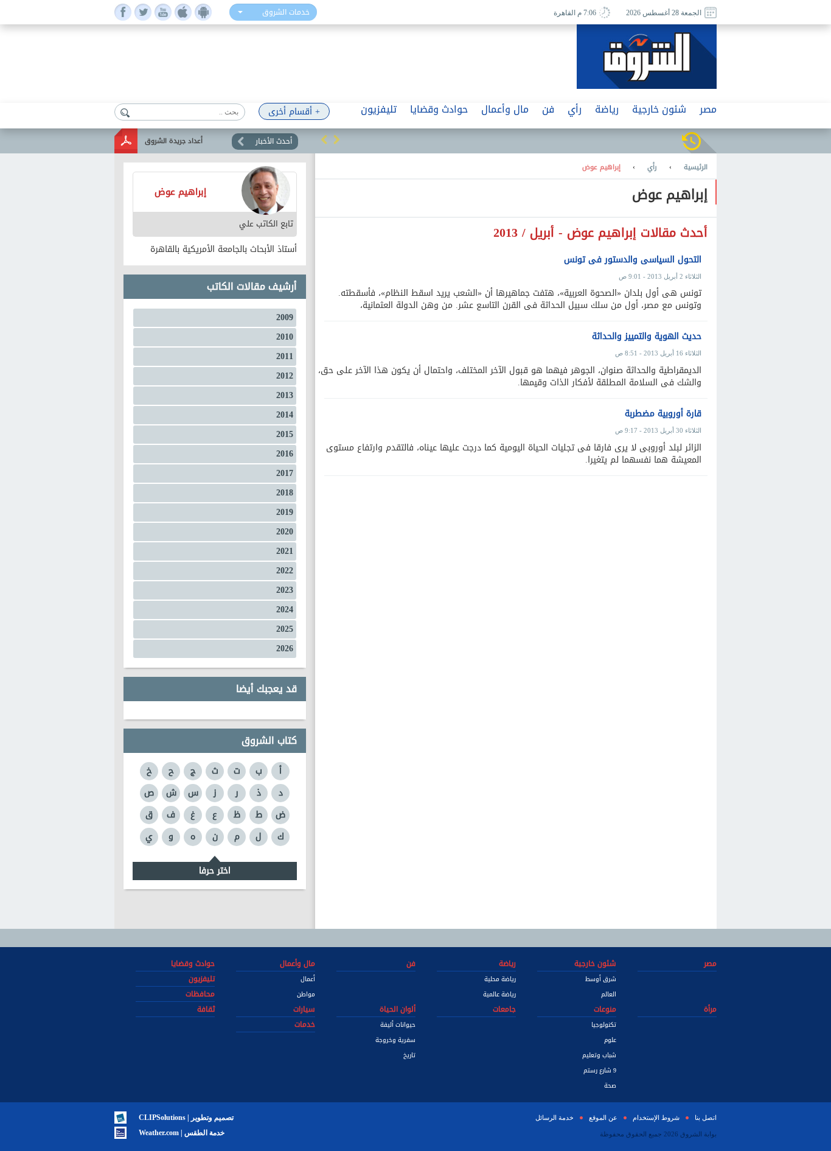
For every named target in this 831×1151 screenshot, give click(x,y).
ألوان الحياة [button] (397, 1009)
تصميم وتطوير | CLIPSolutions (186, 1117)
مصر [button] (708, 109)
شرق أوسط (600, 979)
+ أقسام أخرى (294, 111)
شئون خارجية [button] (659, 109)
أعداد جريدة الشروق (174, 141)
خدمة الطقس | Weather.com (181, 1132)
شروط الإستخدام (656, 1117)
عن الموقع (603, 1117)
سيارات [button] (304, 1009)
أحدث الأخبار (274, 141)
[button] (324, 139)
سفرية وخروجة (395, 1040)
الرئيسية (696, 167)
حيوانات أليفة (397, 1024)
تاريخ (409, 1055)
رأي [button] (575, 109)
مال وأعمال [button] (505, 109)
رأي (652, 167)
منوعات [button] (605, 1009)
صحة (610, 1085)
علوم (610, 1040)
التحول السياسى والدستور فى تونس (632, 260)
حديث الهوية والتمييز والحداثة (646, 337)
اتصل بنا (706, 1117)
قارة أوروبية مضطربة (663, 414)
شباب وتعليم (599, 1055)
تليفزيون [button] (379, 109)
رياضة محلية (500, 979)
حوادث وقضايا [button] (439, 109)
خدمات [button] (304, 1024)
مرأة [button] (710, 1009)
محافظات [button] (200, 994)
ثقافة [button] (206, 1009)
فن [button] (548, 109)
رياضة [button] (607, 109)
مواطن (306, 994)
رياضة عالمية (499, 994)
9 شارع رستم (599, 1070)
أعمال (308, 979)
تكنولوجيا (603, 1024)
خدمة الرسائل (554, 1117)
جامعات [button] (504, 1009)
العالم (608, 994)
